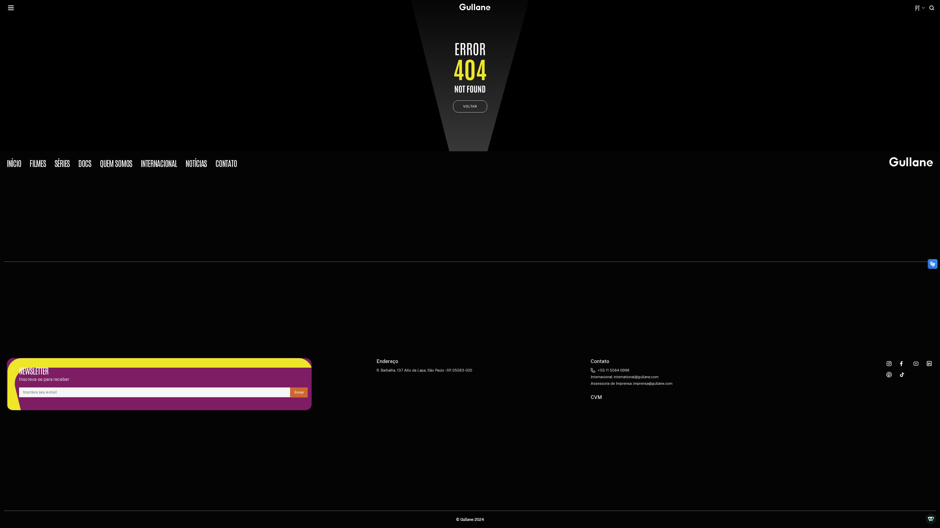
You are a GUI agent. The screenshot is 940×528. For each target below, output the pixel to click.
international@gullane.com (636, 377)
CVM (596, 397)
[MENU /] (11, 8)
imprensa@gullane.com (652, 383)
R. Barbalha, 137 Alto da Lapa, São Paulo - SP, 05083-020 (424, 370)
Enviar (299, 392)
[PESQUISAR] (932, 8)
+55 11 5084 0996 (613, 370)
